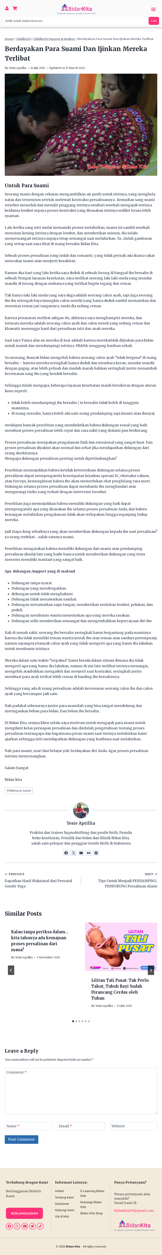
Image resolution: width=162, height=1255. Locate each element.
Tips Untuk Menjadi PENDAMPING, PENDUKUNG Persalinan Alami (127, 881)
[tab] (73, 1021)
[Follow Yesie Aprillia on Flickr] (88, 853)
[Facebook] (9, 1226)
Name (13, 1126)
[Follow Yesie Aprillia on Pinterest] (96, 853)
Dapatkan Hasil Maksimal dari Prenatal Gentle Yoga (38, 881)
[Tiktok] (40, 1226)
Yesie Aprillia (17, 68)
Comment (17, 1072)
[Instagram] (17, 1226)
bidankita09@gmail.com (134, 1211)
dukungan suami (19, 790)
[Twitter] (32, 1226)
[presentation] (121, 947)
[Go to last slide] (11, 970)
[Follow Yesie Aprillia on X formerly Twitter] (73, 853)
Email (65, 1126)
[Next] (151, 970)
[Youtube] (24, 1226)
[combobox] (75, 21)
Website (118, 1126)
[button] (153, 9)
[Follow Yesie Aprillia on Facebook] (66, 853)
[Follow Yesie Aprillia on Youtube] (81, 853)
